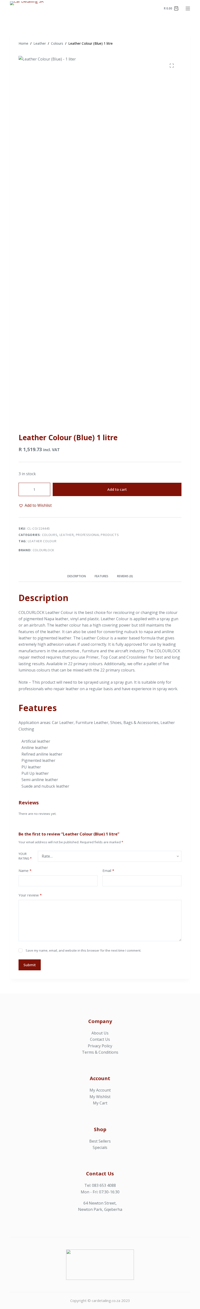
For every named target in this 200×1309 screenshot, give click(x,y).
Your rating (25, 856)
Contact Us (100, 1039)
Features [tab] (101, 576)
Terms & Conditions (100, 1052)
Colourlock (44, 550)
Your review (30, 895)
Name (25, 870)
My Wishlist (100, 1096)
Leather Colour (42, 541)
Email (108, 870)
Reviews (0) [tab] (125, 576)
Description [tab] (76, 576)
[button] (35, 505)
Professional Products (97, 535)
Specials (100, 1147)
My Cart (100, 1103)
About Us (100, 1033)
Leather (67, 535)
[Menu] (188, 8)
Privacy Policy (100, 1046)
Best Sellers (100, 1141)
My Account (100, 1090)
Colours (50, 535)
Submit (29, 964)
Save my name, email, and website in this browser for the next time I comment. (83, 950)
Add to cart (117, 489)
